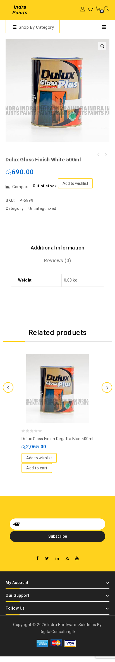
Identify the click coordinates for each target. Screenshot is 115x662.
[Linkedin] (57, 558)
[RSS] (67, 558)
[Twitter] (47, 558)
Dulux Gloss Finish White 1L (106, 155)
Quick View (63, 374)
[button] (102, 46)
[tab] (57, 247)
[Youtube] (77, 558)
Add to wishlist (75, 183)
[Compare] (52, 374)
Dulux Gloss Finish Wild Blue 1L (98, 155)
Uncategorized (42, 208)
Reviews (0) (57, 260)
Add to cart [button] (36, 468)
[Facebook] (37, 558)
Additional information (58, 248)
